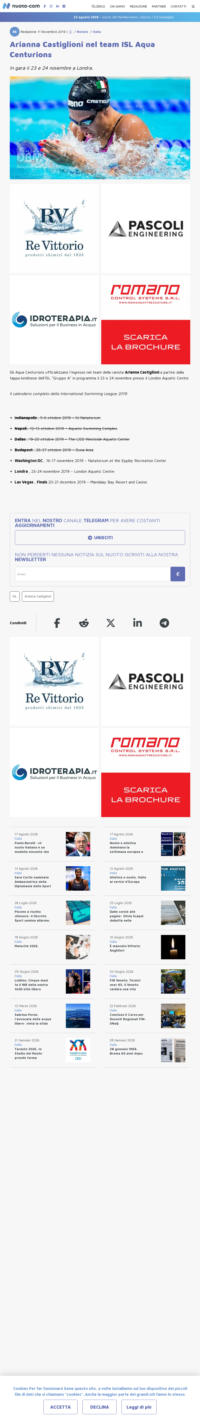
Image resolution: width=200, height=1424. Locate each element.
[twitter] (111, 623)
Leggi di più (139, 1407)
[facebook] (57, 623)
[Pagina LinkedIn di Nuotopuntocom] (57, 6)
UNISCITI (103, 537)
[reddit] (84, 623)
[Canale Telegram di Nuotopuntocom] (64, 6)
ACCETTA (60, 1407)
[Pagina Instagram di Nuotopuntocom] (51, 6)
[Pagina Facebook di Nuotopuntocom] (44, 6)
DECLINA (99, 1407)
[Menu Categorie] (193, 5)
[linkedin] (138, 623)
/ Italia (94, 32)
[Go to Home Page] (70, 32)
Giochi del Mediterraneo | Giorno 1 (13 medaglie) (110, 17)
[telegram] (164, 623)
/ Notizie (80, 32)
